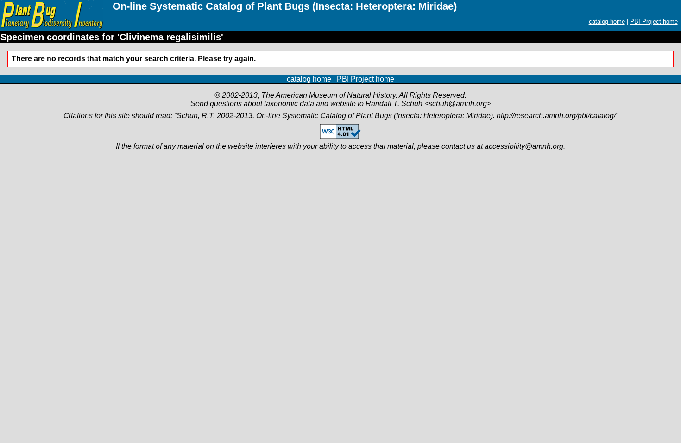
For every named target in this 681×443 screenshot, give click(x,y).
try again (238, 59)
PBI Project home (654, 21)
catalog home (607, 21)
